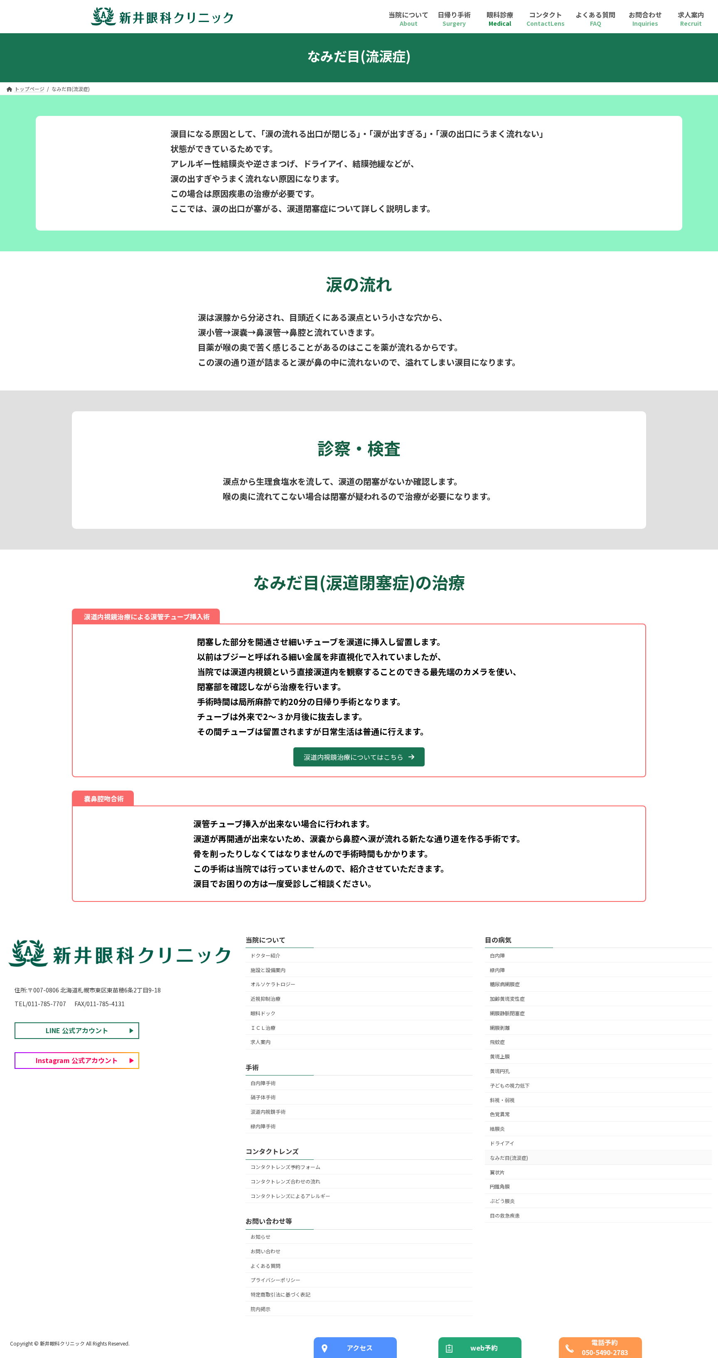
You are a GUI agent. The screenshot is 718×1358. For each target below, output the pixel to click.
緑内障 (497, 969)
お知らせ (260, 1236)
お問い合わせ (265, 1251)
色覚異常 (500, 1114)
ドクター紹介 (265, 955)
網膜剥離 (500, 1027)
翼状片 (497, 1172)
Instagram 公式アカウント (77, 1061)
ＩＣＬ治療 (263, 1027)
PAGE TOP (695, 1309)
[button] (358, 756)
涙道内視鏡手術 (268, 1111)
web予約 (484, 1348)
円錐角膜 (500, 1186)
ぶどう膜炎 (502, 1200)
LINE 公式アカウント (77, 1031)
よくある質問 (265, 1265)
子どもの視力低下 (510, 1085)
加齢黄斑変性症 (507, 998)
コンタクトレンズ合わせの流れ (285, 1181)
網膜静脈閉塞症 (507, 1013)
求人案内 (260, 1042)
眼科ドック (263, 1013)
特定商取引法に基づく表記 (280, 1294)
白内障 (497, 955)
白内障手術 (263, 1082)
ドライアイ (502, 1143)
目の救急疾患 (505, 1215)
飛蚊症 (497, 1042)
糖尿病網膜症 (505, 984)
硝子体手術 (263, 1097)
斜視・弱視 (502, 1099)
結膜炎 (497, 1128)
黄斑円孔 (500, 1070)
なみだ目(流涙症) (509, 1157)
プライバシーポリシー (275, 1280)
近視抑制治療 (265, 998)
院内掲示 (260, 1308)
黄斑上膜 (500, 1056)
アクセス (360, 1348)
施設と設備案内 (268, 969)
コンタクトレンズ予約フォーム (285, 1167)
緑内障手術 (263, 1126)
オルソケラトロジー (273, 984)
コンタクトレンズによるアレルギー (290, 1195)
